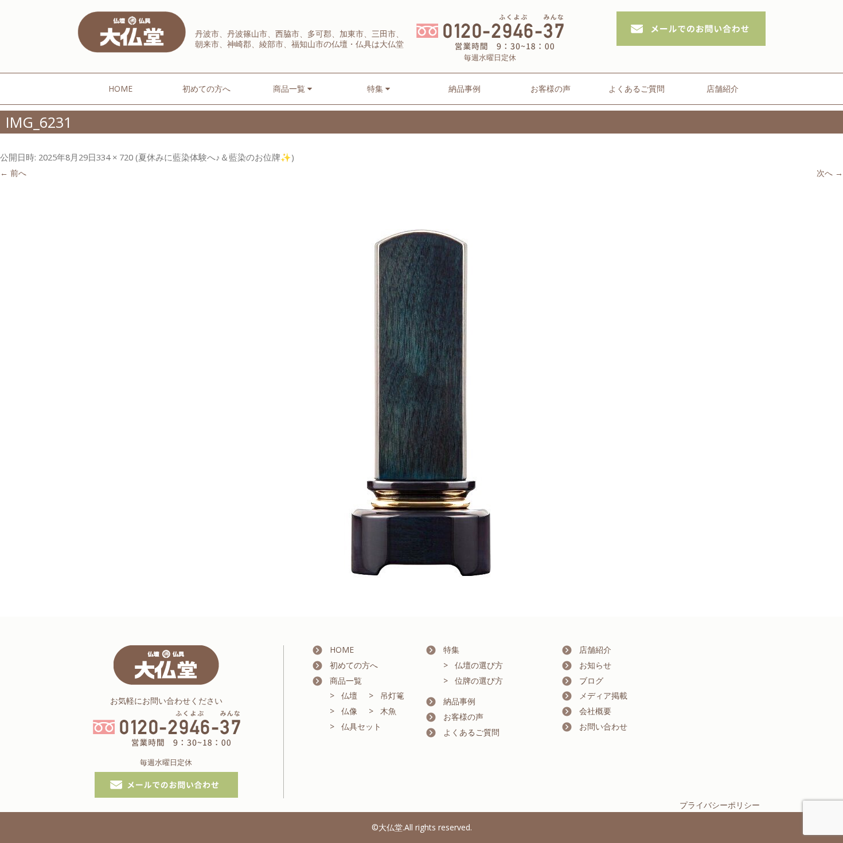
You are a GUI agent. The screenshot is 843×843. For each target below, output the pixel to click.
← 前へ (13, 172)
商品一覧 (346, 680)
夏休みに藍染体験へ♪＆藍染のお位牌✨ (214, 157)
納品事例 (464, 88)
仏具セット (361, 726)
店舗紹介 (723, 88)
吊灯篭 (392, 695)
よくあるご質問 (636, 88)
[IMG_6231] (421, 399)
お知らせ (595, 665)
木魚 (388, 710)
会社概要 (595, 710)
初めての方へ (206, 88)
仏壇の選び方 (479, 665)
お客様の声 (550, 88)
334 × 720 (114, 157)
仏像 (349, 710)
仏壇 (349, 695)
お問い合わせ (603, 726)
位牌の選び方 (479, 680)
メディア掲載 (603, 695)
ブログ (591, 680)
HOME (120, 88)
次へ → (830, 172)
